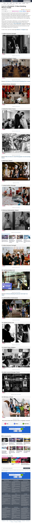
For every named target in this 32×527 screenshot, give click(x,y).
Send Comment (27, 468)
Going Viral (6, 507)
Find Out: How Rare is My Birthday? (6, 510)
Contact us (3, 520)
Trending (16, 521)
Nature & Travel (25, 480)
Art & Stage (6, 4)
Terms (14, 520)
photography (7, 470)
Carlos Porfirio (18, 207)
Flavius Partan (18, 106)
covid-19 (27, 470)
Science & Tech (25, 507)
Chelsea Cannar (18, 344)
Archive (12, 521)
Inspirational (16, 507)
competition (14, 470)
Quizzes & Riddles (16, 480)
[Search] (30, 1)
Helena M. (5, 9)
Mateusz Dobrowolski (18, 232)
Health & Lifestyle (6, 480)
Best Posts (27, 520)
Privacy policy (19, 520)
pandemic (23, 470)
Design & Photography (11, 4)
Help (7, 520)
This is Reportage (17, 23)
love (12, 470)
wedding (10, 470)
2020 (25, 470)
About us (10, 520)
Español (23, 9)
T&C (17, 432)
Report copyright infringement (26, 434)
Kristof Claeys (18, 369)
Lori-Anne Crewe (18, 155)
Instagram (23, 29)
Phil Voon (18, 182)
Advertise (23, 520)
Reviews (20, 521)
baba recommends (19, 470)
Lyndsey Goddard (18, 292)
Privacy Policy (20, 432)
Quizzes (5, 456)
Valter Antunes (18, 55)
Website (18, 29)
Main (2, 4)
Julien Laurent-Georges (18, 394)
